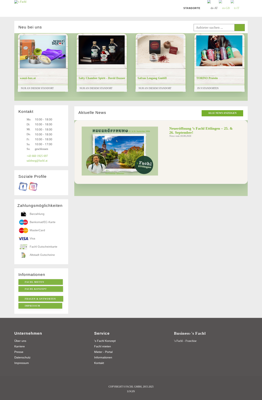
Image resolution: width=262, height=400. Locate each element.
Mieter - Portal (103, 352)
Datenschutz (22, 357)
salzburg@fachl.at (37, 160)
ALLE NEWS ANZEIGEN (222, 113)
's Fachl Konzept (105, 340)
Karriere (19, 346)
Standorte (191, 8)
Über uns (20, 340)
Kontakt (99, 363)
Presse (18, 352)
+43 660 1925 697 (37, 156)
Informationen (103, 357)
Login (131, 391)
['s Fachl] (20, 1)
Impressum (21, 363)
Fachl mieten (102, 346)
